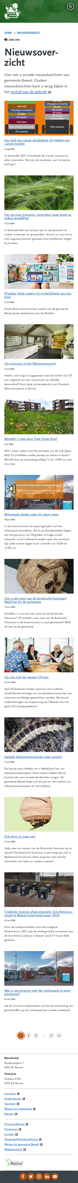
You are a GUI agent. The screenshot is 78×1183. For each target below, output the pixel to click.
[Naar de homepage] (8, 7)
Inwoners (10, 1093)
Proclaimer (11, 1129)
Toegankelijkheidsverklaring (21, 1139)
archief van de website (31, 92)
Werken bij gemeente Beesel (21, 1144)
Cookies (9, 1134)
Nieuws (9, 1114)
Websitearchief (13, 1149)
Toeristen (10, 1103)
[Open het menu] (70, 6)
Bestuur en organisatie (18, 1108)
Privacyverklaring (14, 1124)
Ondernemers (12, 1098)
